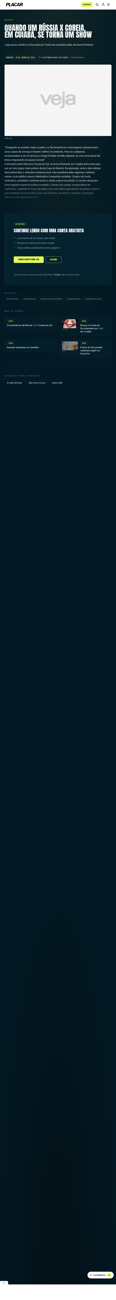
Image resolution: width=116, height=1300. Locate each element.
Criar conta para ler (28, 259)
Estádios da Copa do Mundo (51, 299)
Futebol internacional (93, 299)
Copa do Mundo (29, 299)
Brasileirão (57, 383)
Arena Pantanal (12, 299)
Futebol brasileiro (73, 299)
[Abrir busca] (97, 4)
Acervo (9, 20)
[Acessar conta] (103, 4)
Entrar (53, 259)
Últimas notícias (14, 383)
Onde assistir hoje (37, 383)
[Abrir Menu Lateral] (108, 4)
